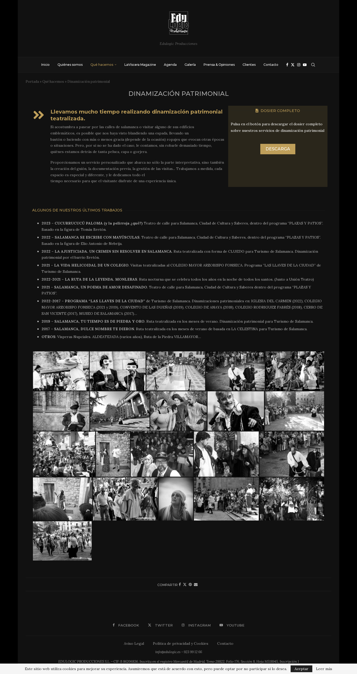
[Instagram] (298, 64)
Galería (190, 65)
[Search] (313, 64)
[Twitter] (293, 64)
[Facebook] (287, 64)
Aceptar (301, 668)
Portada (32, 81)
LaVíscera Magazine (140, 65)
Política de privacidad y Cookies (180, 643)
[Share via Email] (196, 584)
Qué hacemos (101, 65)
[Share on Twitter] (185, 584)
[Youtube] (305, 64)
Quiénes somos (70, 65)
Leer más (324, 669)
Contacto (270, 65)
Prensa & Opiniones (219, 65)
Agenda (170, 65)
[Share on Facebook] (180, 584)
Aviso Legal (134, 643)
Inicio (45, 65)
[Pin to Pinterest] (190, 584)
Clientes (249, 65)
